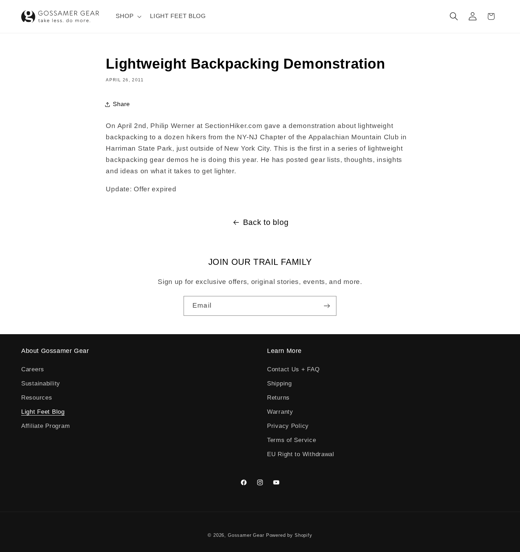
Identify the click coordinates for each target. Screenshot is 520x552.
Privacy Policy (288, 426)
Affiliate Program (45, 426)
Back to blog (266, 222)
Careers (32, 369)
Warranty (280, 411)
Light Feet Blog (43, 411)
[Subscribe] (326, 306)
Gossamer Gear (246, 535)
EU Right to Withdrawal (300, 454)
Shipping (279, 383)
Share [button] (121, 104)
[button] (128, 16)
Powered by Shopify (289, 535)
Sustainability (40, 383)
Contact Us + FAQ (293, 369)
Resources (36, 397)
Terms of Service (291, 440)
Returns (278, 397)
